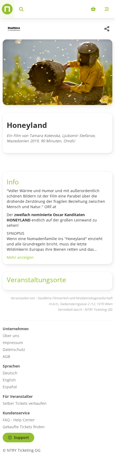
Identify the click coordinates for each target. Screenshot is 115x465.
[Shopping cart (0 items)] (93, 9)
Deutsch (10, 372)
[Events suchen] (21, 9)
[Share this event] (107, 28)
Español (10, 386)
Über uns (11, 335)
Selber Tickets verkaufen (25, 403)
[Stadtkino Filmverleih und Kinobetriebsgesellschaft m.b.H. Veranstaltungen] (13, 28)
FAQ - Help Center (19, 419)
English (9, 379)
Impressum (13, 342)
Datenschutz (14, 349)
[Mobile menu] (107, 9)
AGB (6, 356)
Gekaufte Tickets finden (24, 426)
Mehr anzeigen (20, 257)
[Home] (7, 9)
